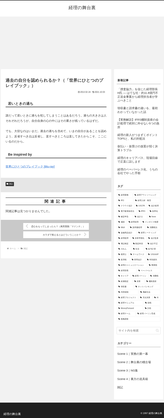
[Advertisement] (82, 42)
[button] (157, 330)
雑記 (11, 184)
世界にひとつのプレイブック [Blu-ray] (30, 166)
